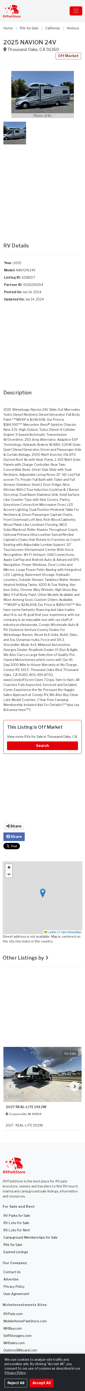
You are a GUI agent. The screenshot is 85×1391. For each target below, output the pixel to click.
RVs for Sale (12, 1245)
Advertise (11, 1279)
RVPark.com (13, 1314)
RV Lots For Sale (16, 1223)
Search (42, 745)
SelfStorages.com (17, 1336)
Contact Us (12, 1272)
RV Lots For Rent (16, 1230)
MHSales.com (14, 1343)
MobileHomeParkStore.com (25, 1321)
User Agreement (16, 1294)
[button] (42, 94)
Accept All (41, 1383)
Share (15, 826)
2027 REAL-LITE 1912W (26, 1107)
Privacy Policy (13, 1286)
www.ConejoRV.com (18, 680)
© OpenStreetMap (69, 932)
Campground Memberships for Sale (30, 1237)
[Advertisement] (42, 189)
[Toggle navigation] (76, 10)
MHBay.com (12, 1328)
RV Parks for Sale (16, 1215)
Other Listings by (24, 958)
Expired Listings (15, 1252)
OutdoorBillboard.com (20, 1350)
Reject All (15, 1383)
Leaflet (51, 932)
